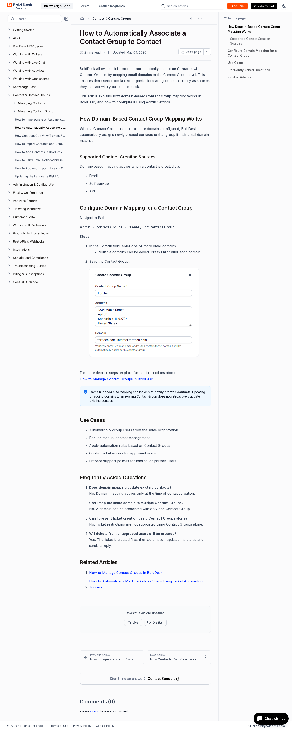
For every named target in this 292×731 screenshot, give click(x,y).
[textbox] (39, 18)
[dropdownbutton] (207, 51)
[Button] (156, 622)
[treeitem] (39, 30)
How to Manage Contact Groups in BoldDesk (116, 379)
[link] (112, 657)
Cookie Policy (105, 725)
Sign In (94, 711)
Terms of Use (59, 725)
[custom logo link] (19, 6)
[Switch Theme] (284, 6)
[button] (66, 18)
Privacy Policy (82, 725)
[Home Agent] (82, 18)
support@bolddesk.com (269, 726)
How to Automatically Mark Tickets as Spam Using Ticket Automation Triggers (146, 584)
